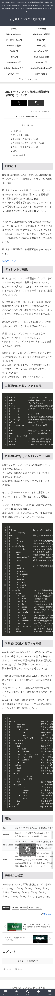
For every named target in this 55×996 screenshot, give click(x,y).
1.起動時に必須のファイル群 (25, 139)
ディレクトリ (36, 908)
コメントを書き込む (27, 961)
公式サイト (8, 261)
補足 (15, 151)
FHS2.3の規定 (19, 155)
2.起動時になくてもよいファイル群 (28, 143)
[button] (36, 103)
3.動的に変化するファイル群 (25, 147)
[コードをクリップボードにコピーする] (49, 399)
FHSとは (17, 131)
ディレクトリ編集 (21, 135)
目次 (23, 125)
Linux (7, 908)
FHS (16, 908)
